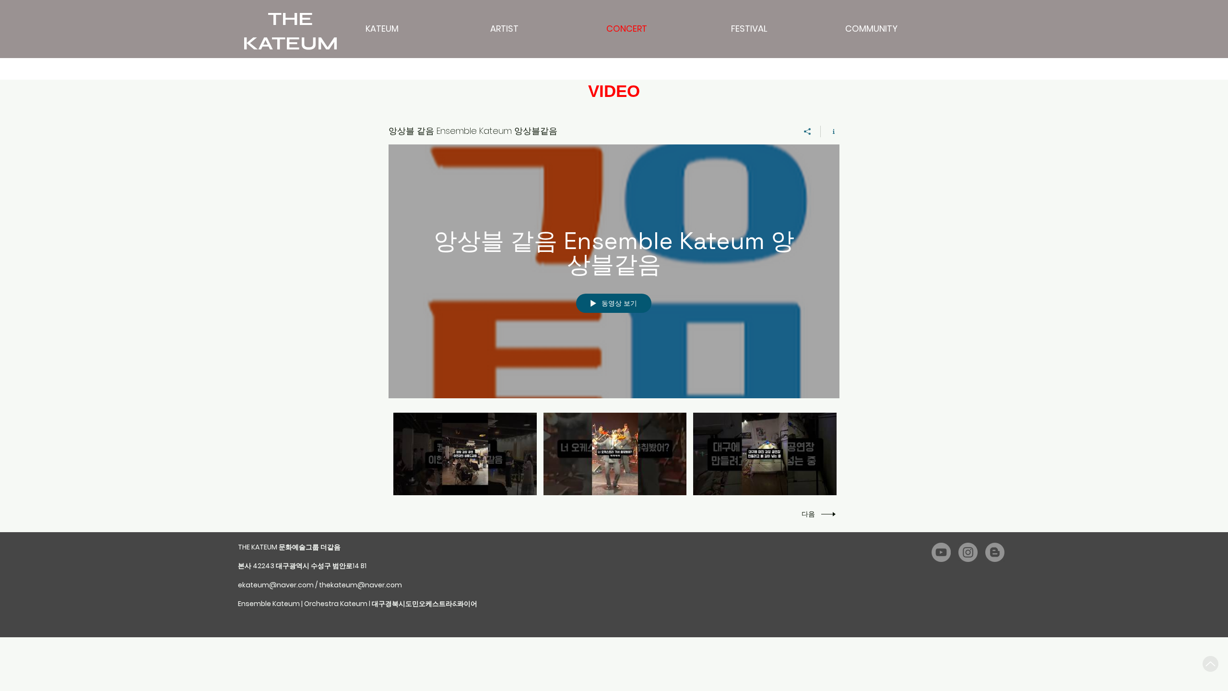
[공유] (807, 131)
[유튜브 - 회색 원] (941, 552)
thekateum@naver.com (360, 585)
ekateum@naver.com (276, 585)
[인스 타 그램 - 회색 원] (968, 552)
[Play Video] (465, 454)
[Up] (1210, 664)
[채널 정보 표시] (830, 131)
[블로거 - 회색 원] (994, 552)
